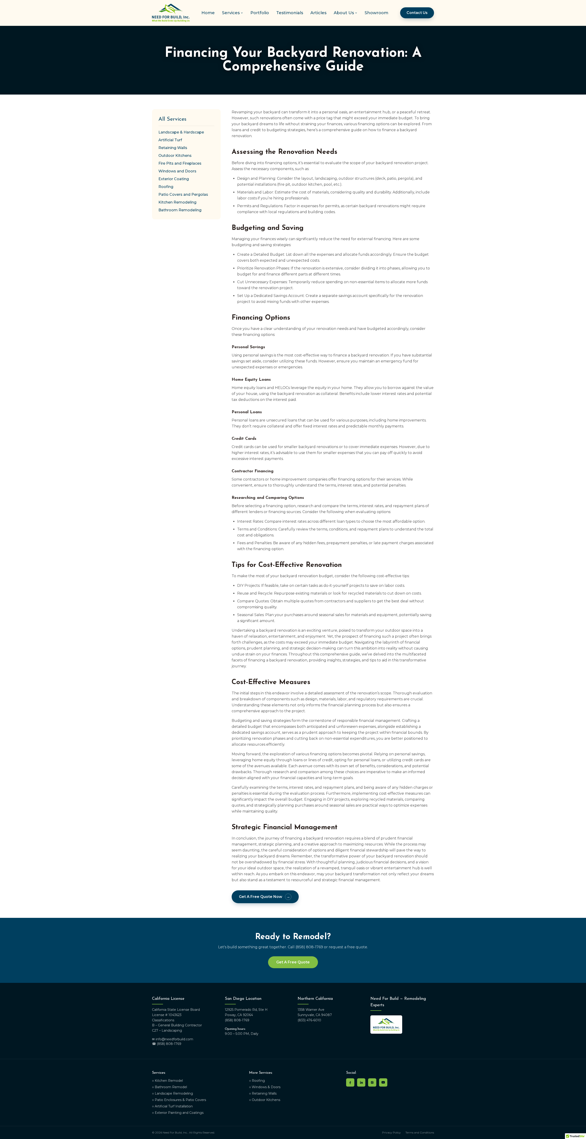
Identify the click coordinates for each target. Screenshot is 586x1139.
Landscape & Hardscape (181, 132)
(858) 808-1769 (237, 1020)
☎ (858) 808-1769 (166, 1044)
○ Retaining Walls (263, 1093)
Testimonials (289, 12)
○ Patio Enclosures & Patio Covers (179, 1100)
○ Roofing (257, 1081)
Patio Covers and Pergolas (183, 194)
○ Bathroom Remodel (169, 1087)
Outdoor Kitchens (175, 155)
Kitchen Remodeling (177, 202)
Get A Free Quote (293, 962)
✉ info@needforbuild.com (172, 1039)
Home (208, 12)
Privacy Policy (391, 1132)
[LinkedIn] (361, 1082)
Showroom (376, 12)
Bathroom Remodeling (179, 210)
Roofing (165, 187)
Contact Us (417, 13)
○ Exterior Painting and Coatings (177, 1113)
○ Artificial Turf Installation (172, 1106)
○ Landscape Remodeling (172, 1093)
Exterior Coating (173, 179)
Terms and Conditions (419, 1132)
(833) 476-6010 (309, 1020)
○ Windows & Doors (264, 1087)
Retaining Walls (172, 148)
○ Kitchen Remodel (167, 1081)
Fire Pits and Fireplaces (179, 163)
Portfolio (259, 12)
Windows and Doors (177, 171)
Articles (318, 12)
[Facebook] (350, 1082)
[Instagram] (372, 1082)
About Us (344, 12)
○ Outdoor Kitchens (264, 1100)
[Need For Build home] (171, 13)
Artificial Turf (170, 140)
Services (231, 12)
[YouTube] (383, 1082)
